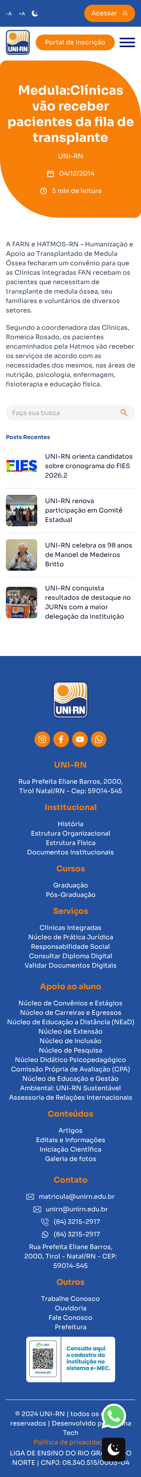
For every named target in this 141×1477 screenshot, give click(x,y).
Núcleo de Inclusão (70, 1041)
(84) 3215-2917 (77, 1222)
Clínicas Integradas (70, 928)
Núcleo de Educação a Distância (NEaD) (70, 1022)
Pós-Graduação (71, 895)
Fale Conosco (70, 1318)
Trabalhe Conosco (70, 1299)
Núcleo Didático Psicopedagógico (70, 1060)
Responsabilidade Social (70, 946)
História (70, 824)
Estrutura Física (71, 843)
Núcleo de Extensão (70, 1031)
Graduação (70, 885)
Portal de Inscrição (75, 42)
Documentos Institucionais (70, 852)
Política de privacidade (70, 1442)
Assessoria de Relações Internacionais (70, 1097)
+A (22, 14)
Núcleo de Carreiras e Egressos (70, 1013)
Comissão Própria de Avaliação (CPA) (70, 1069)
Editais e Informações (70, 1140)
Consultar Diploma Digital (70, 956)
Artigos (70, 1130)
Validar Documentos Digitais (71, 965)
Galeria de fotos (70, 1159)
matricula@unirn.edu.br (77, 1196)
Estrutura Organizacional (70, 833)
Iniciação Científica (70, 1149)
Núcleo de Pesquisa (70, 1050)
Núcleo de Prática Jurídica (70, 937)
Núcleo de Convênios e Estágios (70, 1003)
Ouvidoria (71, 1308)
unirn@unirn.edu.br (77, 1209)
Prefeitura (71, 1327)
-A (9, 14)
